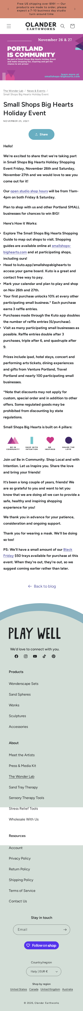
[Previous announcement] (8, 9)
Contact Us (18, 901)
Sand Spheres (20, 694)
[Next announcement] (75, 9)
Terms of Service (22, 891)
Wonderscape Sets (23, 684)
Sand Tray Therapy (23, 787)
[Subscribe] (65, 930)
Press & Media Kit (22, 766)
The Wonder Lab (13, 91)
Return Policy (19, 869)
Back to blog (45, 586)
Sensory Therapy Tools (26, 798)
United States (18, 989)
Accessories (18, 727)
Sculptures (17, 716)
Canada (33, 989)
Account (16, 848)
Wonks (14, 705)
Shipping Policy (21, 880)
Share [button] (44, 134)
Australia (67, 989)
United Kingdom (50, 989)
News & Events (36, 91)
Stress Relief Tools (23, 808)
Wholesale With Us (24, 819)
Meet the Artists (22, 755)
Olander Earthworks (47, 1003)
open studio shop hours (29, 191)
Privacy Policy (20, 858)
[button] (9, 26)
